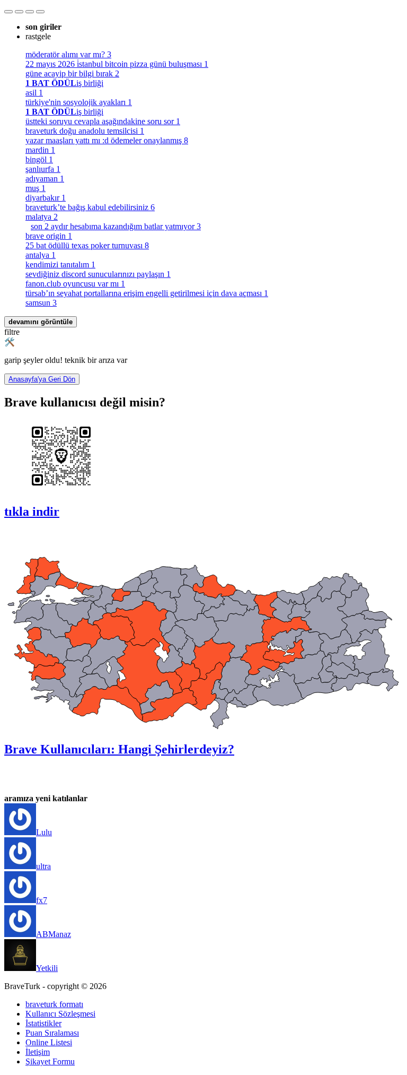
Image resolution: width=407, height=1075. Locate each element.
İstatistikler (43, 1023)
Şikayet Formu (50, 1061)
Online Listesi (48, 1042)
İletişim (37, 1051)
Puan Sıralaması (52, 1032)
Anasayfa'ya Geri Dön (41, 379)
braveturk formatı (54, 1004)
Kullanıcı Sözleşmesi (60, 1013)
